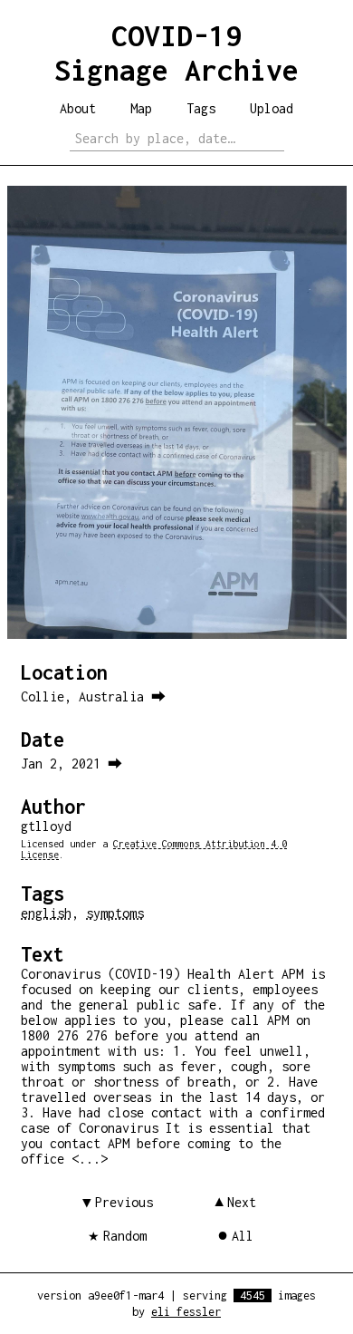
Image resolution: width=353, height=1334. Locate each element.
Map (141, 108)
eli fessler (186, 1312)
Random (125, 1235)
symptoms (115, 913)
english (46, 913)
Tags (200, 108)
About (78, 108)
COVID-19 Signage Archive (176, 52)
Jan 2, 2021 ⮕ (71, 763)
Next (241, 1202)
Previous (124, 1202)
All (242, 1235)
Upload (271, 108)
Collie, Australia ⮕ (93, 696)
